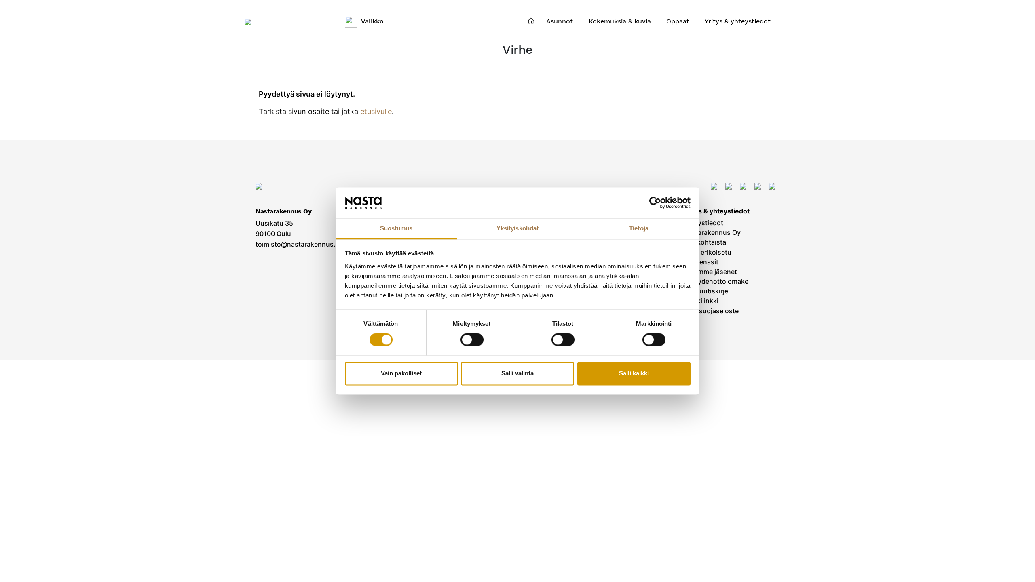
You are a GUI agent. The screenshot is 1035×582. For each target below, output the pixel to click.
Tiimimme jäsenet (710, 272)
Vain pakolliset (401, 373)
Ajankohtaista (704, 242)
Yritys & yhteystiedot (716, 211)
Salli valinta (517, 373)
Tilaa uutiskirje (705, 291)
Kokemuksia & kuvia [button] (620, 21)
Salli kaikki (634, 373)
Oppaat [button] (677, 21)
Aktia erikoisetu (707, 252)
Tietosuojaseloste (711, 311)
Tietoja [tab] (638, 228)
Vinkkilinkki (700, 301)
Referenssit (700, 262)
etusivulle (376, 111)
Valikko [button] (372, 21)
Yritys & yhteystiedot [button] (738, 21)
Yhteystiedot (703, 223)
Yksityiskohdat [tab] (517, 228)
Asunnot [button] (559, 21)
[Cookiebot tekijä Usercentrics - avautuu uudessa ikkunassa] (655, 203)
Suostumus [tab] (396, 228)
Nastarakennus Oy (712, 232)
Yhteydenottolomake (715, 281)
